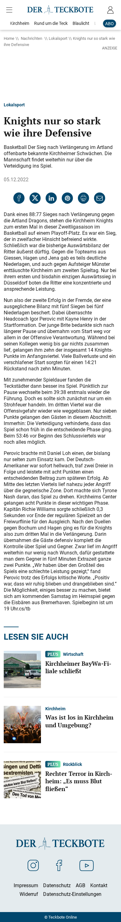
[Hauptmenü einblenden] (10, 10)
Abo (109, 23)
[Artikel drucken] (83, 198)
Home (9, 38)
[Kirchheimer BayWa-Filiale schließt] (22, 668)
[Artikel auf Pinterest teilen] (67, 198)
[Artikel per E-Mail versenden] (99, 198)
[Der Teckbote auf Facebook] (59, 865)
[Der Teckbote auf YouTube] (86, 865)
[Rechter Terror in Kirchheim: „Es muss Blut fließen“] (22, 779)
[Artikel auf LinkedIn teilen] (51, 198)
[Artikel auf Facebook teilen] (19, 198)
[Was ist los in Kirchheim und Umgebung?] (22, 723)
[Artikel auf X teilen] (35, 198)
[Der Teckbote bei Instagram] (33, 865)
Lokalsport (58, 38)
